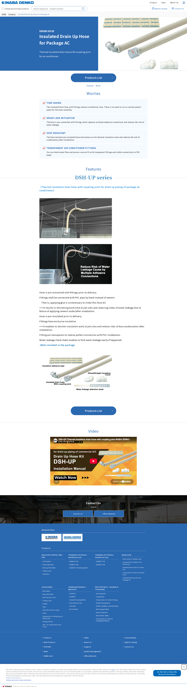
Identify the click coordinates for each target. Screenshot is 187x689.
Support (87, 647)
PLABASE (72, 597)
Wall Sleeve (46, 591)
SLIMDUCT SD (73, 561)
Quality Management (92, 651)
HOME (4, 14)
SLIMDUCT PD (100, 561)
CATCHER (72, 606)
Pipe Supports (101, 593)
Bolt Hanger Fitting (102, 609)
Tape (44, 607)
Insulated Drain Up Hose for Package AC (132, 579)
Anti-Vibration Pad (75, 603)
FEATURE (47, 647)
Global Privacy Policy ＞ (14, 678)
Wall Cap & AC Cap (49, 597)
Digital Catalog (131, 642)
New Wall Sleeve (48, 594)
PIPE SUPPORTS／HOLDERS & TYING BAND (106, 588)
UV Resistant (47, 561)
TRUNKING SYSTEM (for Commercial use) (104, 556)
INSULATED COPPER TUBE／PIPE (53, 556)
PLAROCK (72, 593)
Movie (98, 85)
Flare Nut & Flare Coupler (51, 610)
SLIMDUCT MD (74, 565)
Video (163, 3)
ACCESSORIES (47, 587)
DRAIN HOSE (126, 555)
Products (153, 3)
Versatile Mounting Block (77, 600)
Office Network (109, 514)
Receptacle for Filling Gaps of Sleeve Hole (53, 617)
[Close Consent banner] (184, 667)
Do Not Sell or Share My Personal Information (167, 673)
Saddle (45, 604)
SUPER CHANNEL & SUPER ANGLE (107, 606)
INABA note (48, 656)
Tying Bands (100, 597)
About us (88, 642)
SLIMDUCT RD (100, 565)
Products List (93, 78)
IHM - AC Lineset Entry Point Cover (52, 626)
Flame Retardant (48, 565)
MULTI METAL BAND (102, 616)
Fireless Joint (47, 571)
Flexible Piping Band (103, 603)
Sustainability (130, 638)
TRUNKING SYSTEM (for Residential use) (77, 556)
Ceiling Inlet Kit (48, 621)
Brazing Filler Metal (49, 568)
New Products (49, 642)
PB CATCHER (73, 609)
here (113, 669)
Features (90, 85)
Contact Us (78, 514)
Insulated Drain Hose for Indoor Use (133, 568)
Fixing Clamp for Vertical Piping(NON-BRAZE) (104, 620)
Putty (44, 613)
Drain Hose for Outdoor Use (132, 559)
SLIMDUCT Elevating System (78, 568)
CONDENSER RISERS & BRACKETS (77, 588)
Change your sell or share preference (18, 680)
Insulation (46, 574)
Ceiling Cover (47, 600)
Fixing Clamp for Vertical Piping (107, 600)
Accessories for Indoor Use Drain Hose (133, 574)
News (46, 651)
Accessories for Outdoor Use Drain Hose (132, 563)
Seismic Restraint (102, 612)
